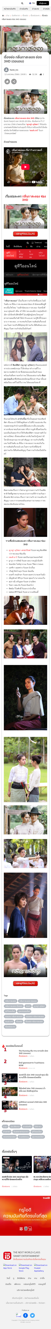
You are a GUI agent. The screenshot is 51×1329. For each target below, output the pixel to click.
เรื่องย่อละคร (35, 15)
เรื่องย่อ (25, 15)
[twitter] (32, 1315)
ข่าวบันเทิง (24, 8)
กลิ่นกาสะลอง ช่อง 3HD (24, 118)
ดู (13, 1278)
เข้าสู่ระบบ (42, 3)
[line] (18, 1315)
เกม (35, 1278)
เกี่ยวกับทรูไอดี (17, 1298)
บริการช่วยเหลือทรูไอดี (25, 1290)
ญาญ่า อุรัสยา (32, 124)
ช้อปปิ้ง (8, 1284)
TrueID (7, 3)
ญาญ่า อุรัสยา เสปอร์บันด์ (20, 550)
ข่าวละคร (35, 8)
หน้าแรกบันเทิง (10, 8)
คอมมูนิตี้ (42, 1284)
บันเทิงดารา (16, 15)
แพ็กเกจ (17, 1284)
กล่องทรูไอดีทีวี (29, 1284)
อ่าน (7, 15)
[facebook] (25, 1315)
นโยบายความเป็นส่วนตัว (14, 1303)
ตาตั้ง (42, 1278)
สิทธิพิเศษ (21, 1278)
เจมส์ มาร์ (34, 130)
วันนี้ (8, 1278)
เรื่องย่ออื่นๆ (9, 1151)
